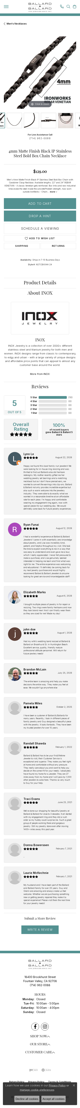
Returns (58, 245)
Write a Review (40, 929)
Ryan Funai (31, 524)
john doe (29, 629)
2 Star (33, 409)
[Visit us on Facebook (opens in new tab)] (35, 1027)
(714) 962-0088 (40, 138)
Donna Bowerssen (36, 845)
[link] (62, 7)
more (53, 192)
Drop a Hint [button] (40, 216)
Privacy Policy (57, 1085)
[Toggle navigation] (6, 6)
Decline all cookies (27, 1098)
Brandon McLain (34, 669)
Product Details (40, 283)
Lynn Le (28, 454)
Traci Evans (31, 798)
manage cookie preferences (37, 1089)
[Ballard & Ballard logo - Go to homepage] (40, 7)
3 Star (33, 405)
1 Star (34, 412)
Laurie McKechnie (36, 872)
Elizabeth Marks (34, 592)
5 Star (33, 397)
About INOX (40, 293)
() (70, 397)
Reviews (40, 387)
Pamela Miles (32, 703)
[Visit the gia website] (46, 1070)
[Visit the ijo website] (33, 1070)
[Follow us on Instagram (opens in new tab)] (45, 1027)
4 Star (33, 401)
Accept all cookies (53, 1098)
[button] (68, 7)
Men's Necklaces (17, 23)
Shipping (21, 245)
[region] (40, 72)
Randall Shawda (34, 743)
